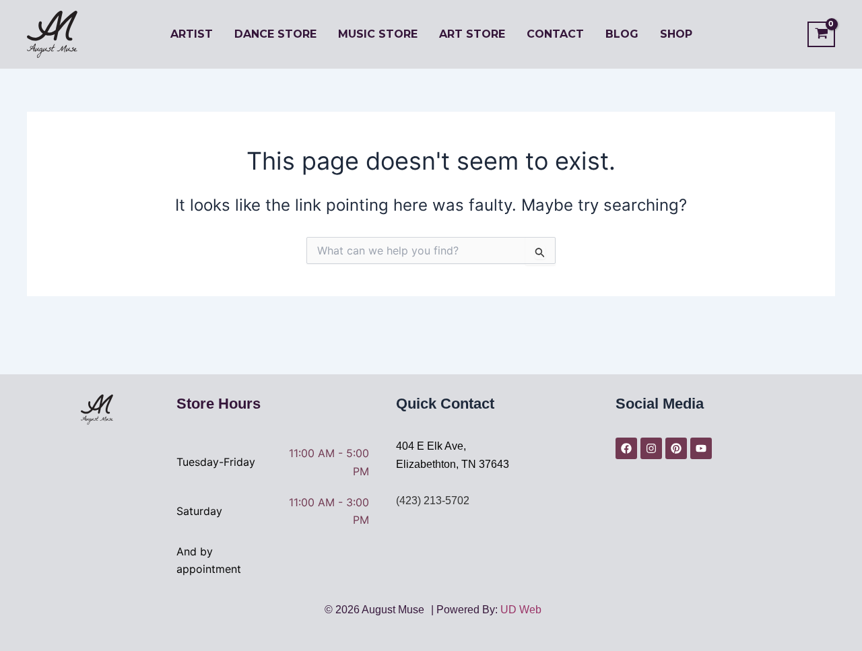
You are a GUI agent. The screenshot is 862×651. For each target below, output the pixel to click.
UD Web (520, 609)
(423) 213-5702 (432, 500)
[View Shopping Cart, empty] (821, 35)
